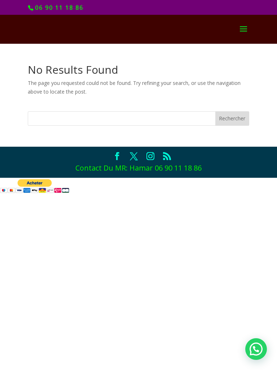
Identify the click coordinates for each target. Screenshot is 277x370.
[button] (256, 349)
